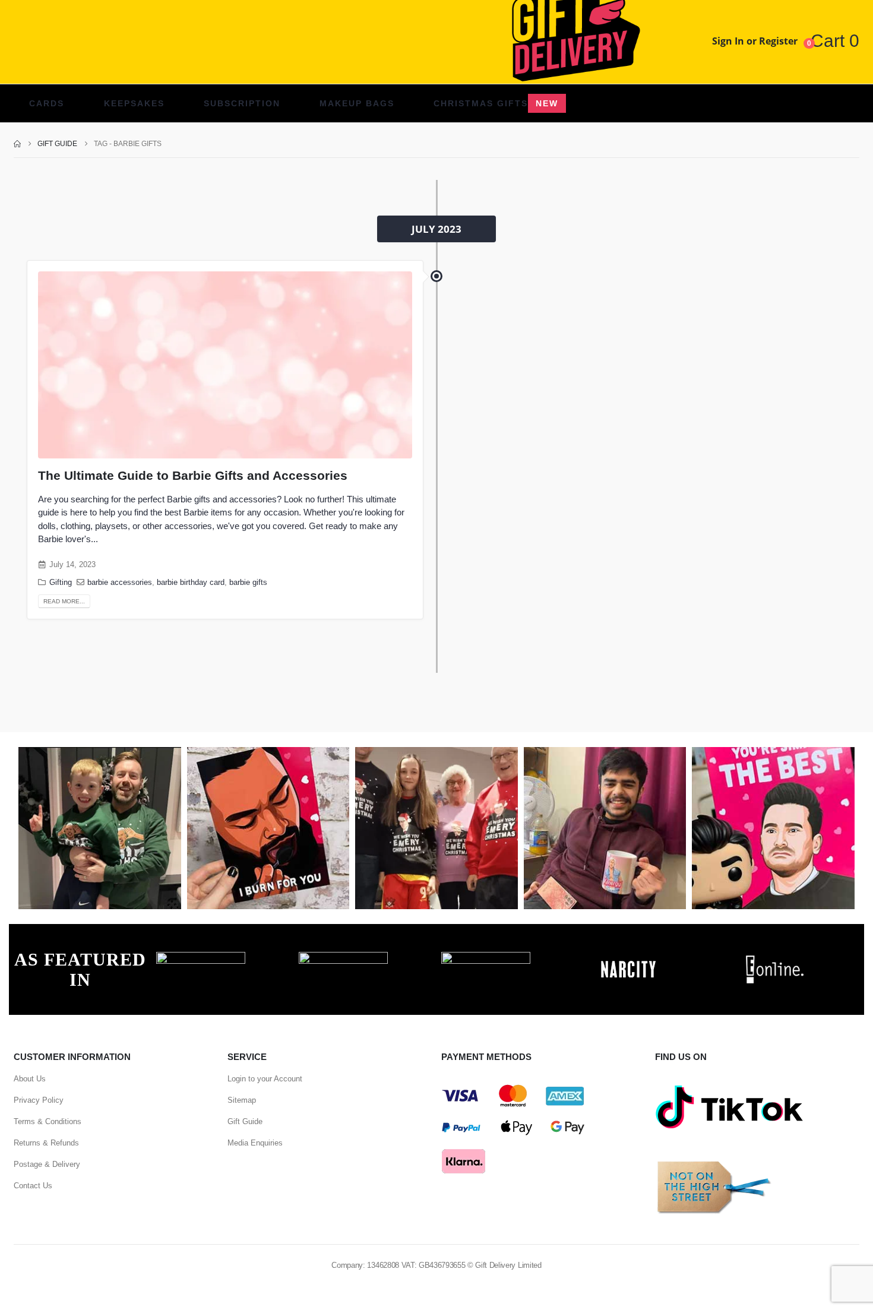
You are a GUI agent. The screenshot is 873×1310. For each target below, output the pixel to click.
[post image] (225, 364)
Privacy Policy (39, 1100)
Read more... (64, 601)
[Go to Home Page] (17, 143)
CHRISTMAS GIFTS (496, 103)
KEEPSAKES (134, 103)
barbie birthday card (190, 582)
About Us (30, 1078)
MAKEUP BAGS (357, 103)
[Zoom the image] (200, 958)
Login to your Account (264, 1078)
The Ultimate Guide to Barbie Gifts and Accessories (192, 475)
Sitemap (241, 1100)
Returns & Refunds (46, 1142)
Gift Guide (244, 1121)
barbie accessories (119, 582)
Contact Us (33, 1185)
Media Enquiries (255, 1142)
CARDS (46, 103)
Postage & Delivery (47, 1164)
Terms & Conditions (47, 1121)
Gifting (60, 582)
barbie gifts (248, 582)
